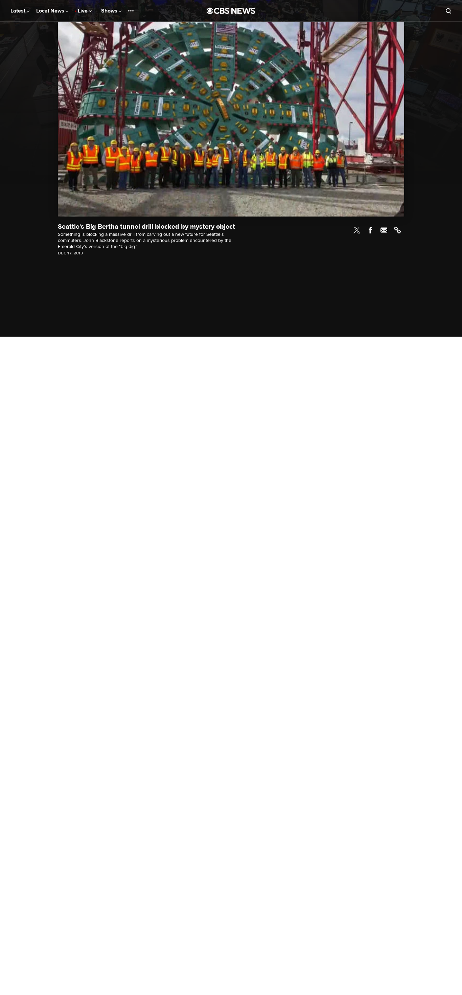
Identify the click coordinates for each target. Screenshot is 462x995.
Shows (110, 11)
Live (83, 10)
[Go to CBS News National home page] (231, 10)
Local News (51, 11)
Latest (18, 11)
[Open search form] (448, 11)
